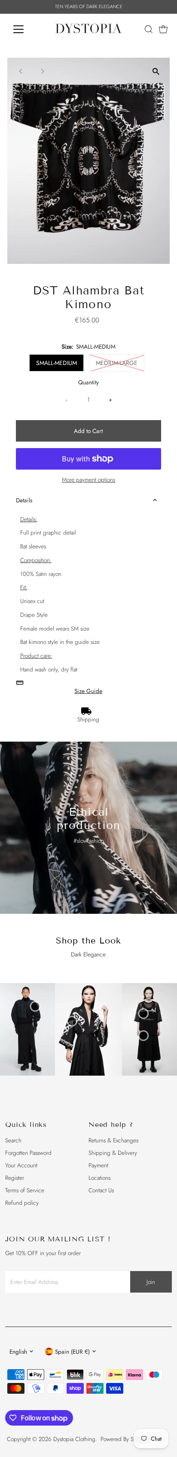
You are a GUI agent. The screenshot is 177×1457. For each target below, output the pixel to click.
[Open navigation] (26, 29)
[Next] (42, 71)
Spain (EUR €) (72, 1351)
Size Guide (88, 691)
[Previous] (21, 71)
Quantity (88, 382)
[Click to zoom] (155, 71)
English (18, 1351)
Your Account (21, 1165)
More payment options (88, 479)
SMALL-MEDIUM (56, 363)
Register (14, 1177)
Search (13, 1140)
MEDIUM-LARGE (116, 363)
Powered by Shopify (125, 1439)
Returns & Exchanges (113, 1140)
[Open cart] (163, 29)
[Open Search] (149, 29)
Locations (99, 1177)
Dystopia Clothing (74, 1439)
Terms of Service (24, 1190)
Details (24, 500)
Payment (98, 1165)
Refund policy (22, 1202)
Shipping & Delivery (112, 1152)
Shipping (88, 719)
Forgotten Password (28, 1152)
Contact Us (101, 1190)
